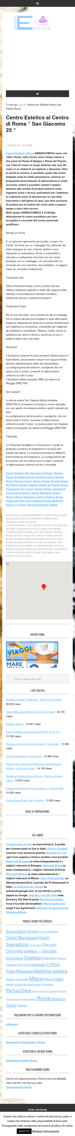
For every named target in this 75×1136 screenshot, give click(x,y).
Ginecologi (23, 965)
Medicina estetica (50, 971)
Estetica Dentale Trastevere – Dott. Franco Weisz (34, 699)
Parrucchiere (18, 990)
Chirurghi (49, 944)
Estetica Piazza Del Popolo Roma (32, 535)
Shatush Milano (15, 724)
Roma (21, 521)
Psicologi (62, 991)
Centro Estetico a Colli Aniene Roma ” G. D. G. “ (33, 732)
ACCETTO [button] (24, 1131)
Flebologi (11, 965)
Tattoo (11, 1005)
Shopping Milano (16, 912)
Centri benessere (37, 23)
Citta (40, 951)
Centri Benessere (32, 515)
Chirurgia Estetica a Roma (42, 504)
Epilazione (12, 518)
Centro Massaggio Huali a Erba (24, 756)
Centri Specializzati (55, 515)
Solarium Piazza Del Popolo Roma (33, 549)
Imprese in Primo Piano (44, 518)
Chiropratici (35, 945)
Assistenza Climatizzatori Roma (25, 1042)
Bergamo (43, 931)
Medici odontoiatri (17, 979)
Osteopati (47, 984)
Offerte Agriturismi (53, 903)
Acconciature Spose (21, 931)
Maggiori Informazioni (45, 1131)
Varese (22, 1005)
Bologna (53, 931)
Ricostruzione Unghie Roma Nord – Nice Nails (32, 744)
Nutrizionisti (34, 984)
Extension (49, 957)
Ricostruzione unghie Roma (21, 999)
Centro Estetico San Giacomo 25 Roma (29, 473)
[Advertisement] (37, 60)
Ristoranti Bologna (17, 861)
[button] (43, 587)
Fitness (62, 958)
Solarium (30, 521)
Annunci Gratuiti (57, 848)
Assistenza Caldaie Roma (21, 1060)
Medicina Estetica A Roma (28, 542)
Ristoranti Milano (17, 874)
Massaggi (11, 521)
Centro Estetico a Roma (20, 153)
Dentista (49, 950)
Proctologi (50, 991)
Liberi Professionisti (53, 878)
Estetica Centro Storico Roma (31, 481)
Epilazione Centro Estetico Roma (42, 497)
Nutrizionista (20, 984)
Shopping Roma (58, 908)
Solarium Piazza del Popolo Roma (48, 485)
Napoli (9, 984)
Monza (49, 979)
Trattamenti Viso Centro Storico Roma (28, 489)
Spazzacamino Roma (19, 1087)
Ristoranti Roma (52, 865)
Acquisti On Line (56, 853)
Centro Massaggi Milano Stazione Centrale (30, 712)
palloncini (42, 908)
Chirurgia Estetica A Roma (31, 528)
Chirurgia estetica (21, 950)
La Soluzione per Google (28, 887)
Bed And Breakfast (51, 899)
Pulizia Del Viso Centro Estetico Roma (28, 500)
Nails (59, 978)
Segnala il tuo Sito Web (43, 895)
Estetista (24, 518)
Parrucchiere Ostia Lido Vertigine (24, 800)
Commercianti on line (19, 844)
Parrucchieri (38, 991)
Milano (36, 978)
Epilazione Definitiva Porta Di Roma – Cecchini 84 (34, 788)
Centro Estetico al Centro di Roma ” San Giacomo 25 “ (37, 123)
